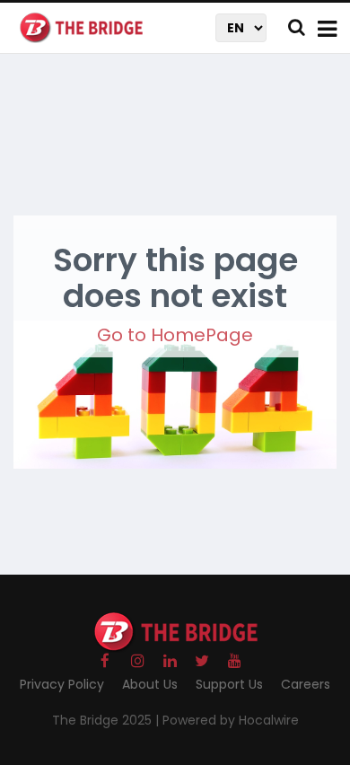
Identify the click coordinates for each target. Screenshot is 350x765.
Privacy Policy (62, 684)
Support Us (229, 684)
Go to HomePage (175, 334)
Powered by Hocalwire (230, 720)
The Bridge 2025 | (107, 720)
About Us (150, 684)
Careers (305, 684)
